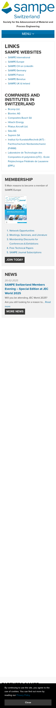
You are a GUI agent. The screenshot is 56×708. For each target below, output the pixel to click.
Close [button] (28, 702)
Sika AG (12, 131)
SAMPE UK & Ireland (19, 83)
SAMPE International (19, 57)
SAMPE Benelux (17, 79)
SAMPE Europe (16, 62)
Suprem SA (14, 135)
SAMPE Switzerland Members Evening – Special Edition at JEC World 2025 (26, 289)
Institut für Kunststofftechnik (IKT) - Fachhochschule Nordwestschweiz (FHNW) (27, 144)
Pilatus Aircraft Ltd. (18, 126)
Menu (27, 34)
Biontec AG (14, 113)
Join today (14, 259)
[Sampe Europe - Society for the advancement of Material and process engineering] (28, 10)
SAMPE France (16, 75)
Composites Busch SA (20, 118)
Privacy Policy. (23, 695)
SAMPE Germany (17, 70)
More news (14, 311)
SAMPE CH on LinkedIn (20, 66)
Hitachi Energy (16, 122)
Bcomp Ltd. (14, 109)
